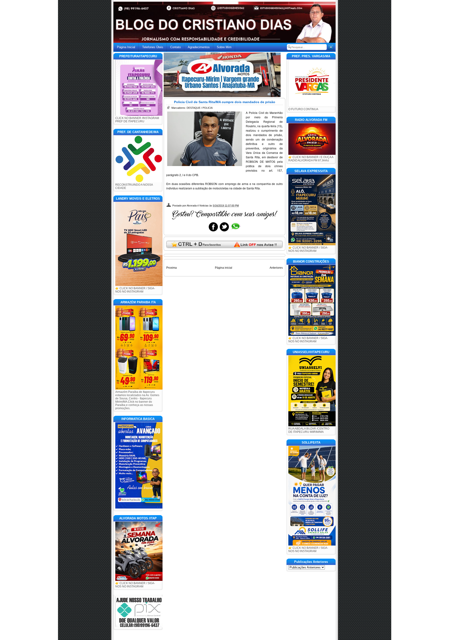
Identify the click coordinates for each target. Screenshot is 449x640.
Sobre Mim (224, 47)
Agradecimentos (199, 47)
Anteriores (276, 267)
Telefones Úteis (152, 47)
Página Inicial (126, 47)
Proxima (171, 267)
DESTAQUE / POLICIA (200, 107)
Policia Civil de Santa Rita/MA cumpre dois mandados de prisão (224, 102)
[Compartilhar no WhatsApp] (235, 231)
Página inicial (223, 267)
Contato (175, 47)
